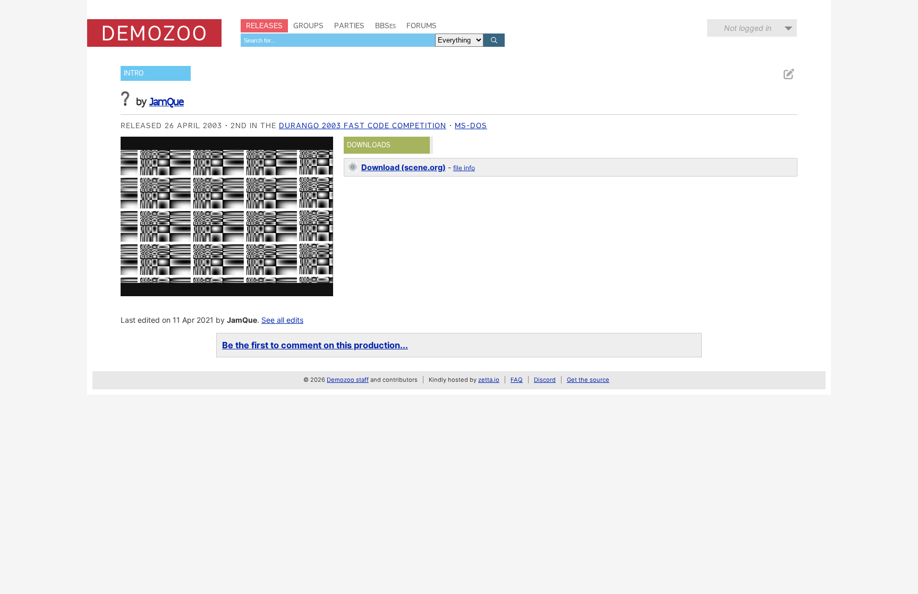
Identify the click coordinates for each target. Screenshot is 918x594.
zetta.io (488, 379)
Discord (545, 379)
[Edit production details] (788, 74)
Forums (421, 25)
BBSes (385, 25)
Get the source (588, 379)
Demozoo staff (348, 379)
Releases (264, 25)
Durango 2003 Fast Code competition (362, 125)
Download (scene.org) (403, 167)
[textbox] (338, 40)
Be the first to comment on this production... (315, 345)
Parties (349, 25)
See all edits (282, 319)
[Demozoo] (154, 33)
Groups (308, 25)
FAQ (517, 379)
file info (464, 168)
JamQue (166, 101)
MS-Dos (471, 125)
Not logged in (747, 27)
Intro (133, 73)
